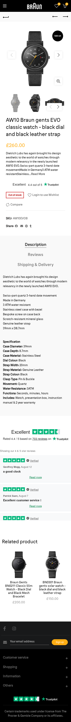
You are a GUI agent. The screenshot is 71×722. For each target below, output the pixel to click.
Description (35, 244)
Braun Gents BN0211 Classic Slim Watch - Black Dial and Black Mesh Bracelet (19, 589)
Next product (65, 17)
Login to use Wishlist (45, 195)
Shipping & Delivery (36, 264)
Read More (38, 174)
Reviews (35, 254)
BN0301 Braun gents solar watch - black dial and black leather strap (52, 588)
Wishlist (59, 4)
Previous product (55, 17)
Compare (16, 204)
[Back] (6, 17)
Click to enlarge (58, 81)
